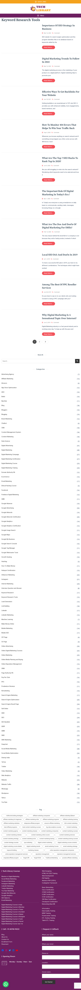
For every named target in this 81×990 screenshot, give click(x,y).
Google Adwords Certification (11, 517)
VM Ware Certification (49, 899)
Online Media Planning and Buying (12, 659)
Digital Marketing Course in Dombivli (12, 912)
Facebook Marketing (8, 881)
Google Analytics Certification (11, 526)
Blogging (4, 414)
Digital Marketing (6, 450)
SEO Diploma (5, 898)
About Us (4, 937)
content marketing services (67, 835)
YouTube (4, 802)
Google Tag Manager (8, 548)
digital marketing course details (13, 846)
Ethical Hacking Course (8, 486)
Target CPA (26, 858)
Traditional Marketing (52, 858)
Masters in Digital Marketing (10, 876)
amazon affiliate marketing (52, 823)
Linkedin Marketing (7, 615)
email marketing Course (51, 846)
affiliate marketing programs (51, 819)
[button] (40, 16)
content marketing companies (49, 831)
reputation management (42, 854)
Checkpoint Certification (50, 902)
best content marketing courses (32, 827)
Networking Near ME (48, 904)
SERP (3, 726)
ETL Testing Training (48, 918)
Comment (57, 33)
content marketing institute (13, 835)
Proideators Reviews (8, 686)
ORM (3, 668)
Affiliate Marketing (7, 379)
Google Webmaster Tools (9, 552)
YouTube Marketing (7, 891)
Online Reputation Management (11, 664)
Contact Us (5, 939)
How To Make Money (8, 566)
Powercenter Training (49, 915)
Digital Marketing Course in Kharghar (13, 916)
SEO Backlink (5, 722)
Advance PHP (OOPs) (49, 880)
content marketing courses (70, 831)
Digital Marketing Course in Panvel (12, 921)
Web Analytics (6, 775)
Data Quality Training (48, 911)
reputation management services (66, 854)
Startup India (5, 757)
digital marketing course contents (67, 842)
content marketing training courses (68, 838)
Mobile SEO (5, 633)
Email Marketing (6, 481)
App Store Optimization (9, 388)
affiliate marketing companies (41, 815)
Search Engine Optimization (10, 700)
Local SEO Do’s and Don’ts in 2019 (59, 254)
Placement (4, 944)
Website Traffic (6, 784)
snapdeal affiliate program (11, 858)
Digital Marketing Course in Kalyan (12, 914)
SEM (2, 713)
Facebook (4, 490)
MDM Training (46, 913)
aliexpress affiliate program (32, 823)
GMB (3, 499)
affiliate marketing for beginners (12, 819)
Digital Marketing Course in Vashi (12, 919)
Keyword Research (7, 593)
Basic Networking (47, 887)
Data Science (5, 441)
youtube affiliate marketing (69, 858)
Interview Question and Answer (11, 588)
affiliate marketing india (32, 819)
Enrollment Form (6, 942)
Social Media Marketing (8, 749)
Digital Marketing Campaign (10, 454)
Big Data (4, 401)
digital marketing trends (33, 846)
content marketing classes (29, 831)
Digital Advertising (7, 445)
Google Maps (5, 535)
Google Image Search (8, 530)
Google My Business (8, 539)
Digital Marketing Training (9, 468)
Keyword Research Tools (9, 597)
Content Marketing (7, 437)
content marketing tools (29, 838)
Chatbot (4, 423)
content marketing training (46, 838)
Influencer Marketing (8, 575)
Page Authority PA (7, 673)
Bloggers (4, 410)
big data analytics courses (53, 827)
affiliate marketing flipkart (67, 815)
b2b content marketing (70, 823)
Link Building (5, 606)
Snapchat (4, 744)
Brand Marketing (6, 419)
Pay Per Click (5, 677)
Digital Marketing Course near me (12, 924)
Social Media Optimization (9, 753)
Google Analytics (6, 521)
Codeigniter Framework (49, 883)
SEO (2, 717)
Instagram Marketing (8, 884)
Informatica (46, 908)
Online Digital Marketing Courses (11, 651)
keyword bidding (12, 850)
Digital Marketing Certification (10, 459)
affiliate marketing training (70, 819)
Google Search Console (9, 544)
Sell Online (4, 708)
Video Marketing (6, 771)
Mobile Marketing (6, 628)
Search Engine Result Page (10, 704)
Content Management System (11, 432)
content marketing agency (10, 831)
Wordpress (5, 793)
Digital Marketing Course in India (11, 905)
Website (4, 780)
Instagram (4, 579)
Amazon (4, 383)
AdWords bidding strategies (14, 815)
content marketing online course (40, 835)
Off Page (4, 637)
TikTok (3, 762)
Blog (2, 405)
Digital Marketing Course (9, 463)
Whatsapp (4, 789)
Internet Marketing (7, 584)
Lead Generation (6, 601)
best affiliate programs (10, 827)
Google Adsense (6, 503)
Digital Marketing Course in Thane (12, 909)
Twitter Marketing (7, 888)
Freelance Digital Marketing (10, 494)
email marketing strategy (70, 846)
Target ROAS (37, 858)
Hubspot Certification (8, 570)
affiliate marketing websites (11, 823)
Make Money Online (7, 624)
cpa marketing (28, 842)
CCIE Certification (47, 897)
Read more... (48, 47)
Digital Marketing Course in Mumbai (12, 907)
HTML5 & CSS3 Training (49, 873)
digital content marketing (45, 842)
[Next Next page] (45, 342)
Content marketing (72, 827)
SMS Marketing (6, 740)
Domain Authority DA (8, 472)
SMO (3, 735)
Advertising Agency (7, 374)
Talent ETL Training (48, 920)
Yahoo (3, 798)
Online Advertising (7, 646)
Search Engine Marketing (9, 695)
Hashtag (4, 561)
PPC (2, 682)
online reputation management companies (62, 850)
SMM (3, 731)
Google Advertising (7, 508)
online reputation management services (16, 854)
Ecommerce (5, 477)
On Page (4, 642)
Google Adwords (6, 512)
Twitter (3, 766)
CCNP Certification (48, 894)
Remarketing (5, 691)
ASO (2, 392)
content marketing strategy (10, 838)
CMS (3, 428)
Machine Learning (7, 619)
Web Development (48, 876)
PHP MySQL (46, 878)
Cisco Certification (48, 890)
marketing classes (33, 850)
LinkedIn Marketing (7, 886)
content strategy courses (11, 842)
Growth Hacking (6, 557)
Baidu (3, 396)
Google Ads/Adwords (8, 893)
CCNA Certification (48, 892)
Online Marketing (6, 655)
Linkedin (4, 610)
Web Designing (46, 871)
